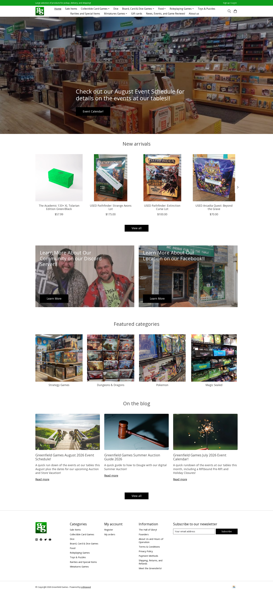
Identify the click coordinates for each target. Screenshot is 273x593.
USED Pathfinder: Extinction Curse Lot (162, 207)
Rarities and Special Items (85, 13)
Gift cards (136, 13)
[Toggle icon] (229, 11)
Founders (144, 534)
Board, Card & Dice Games (84, 543)
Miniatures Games (79, 566)
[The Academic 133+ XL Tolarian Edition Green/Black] (59, 177)
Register (108, 529)
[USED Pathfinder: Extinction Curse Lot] (162, 177)
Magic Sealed (214, 385)
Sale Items (71, 8)
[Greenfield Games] (39, 11)
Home (57, 8)
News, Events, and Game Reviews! (165, 13)
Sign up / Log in (230, 3)
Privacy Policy (146, 551)
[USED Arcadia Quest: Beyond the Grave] (214, 177)
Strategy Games (59, 385)
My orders (109, 534)
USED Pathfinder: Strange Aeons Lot (110, 207)
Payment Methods (148, 555)
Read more (42, 479)
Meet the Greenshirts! (150, 568)
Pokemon (162, 385)
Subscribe (226, 531)
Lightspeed (86, 587)
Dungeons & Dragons (110, 385)
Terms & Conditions (149, 546)
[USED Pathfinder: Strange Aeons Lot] (110, 177)
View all (137, 228)
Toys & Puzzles (206, 8)
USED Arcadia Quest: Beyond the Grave (214, 207)
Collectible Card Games (82, 534)
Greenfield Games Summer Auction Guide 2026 (132, 457)
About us (194, 13)
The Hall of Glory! (148, 529)
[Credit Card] (234, 587)
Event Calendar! (93, 111)
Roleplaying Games (80, 552)
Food (72, 548)
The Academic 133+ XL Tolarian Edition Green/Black (59, 207)
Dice (115, 8)
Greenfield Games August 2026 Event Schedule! (64, 457)
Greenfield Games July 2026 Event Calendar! (199, 457)
